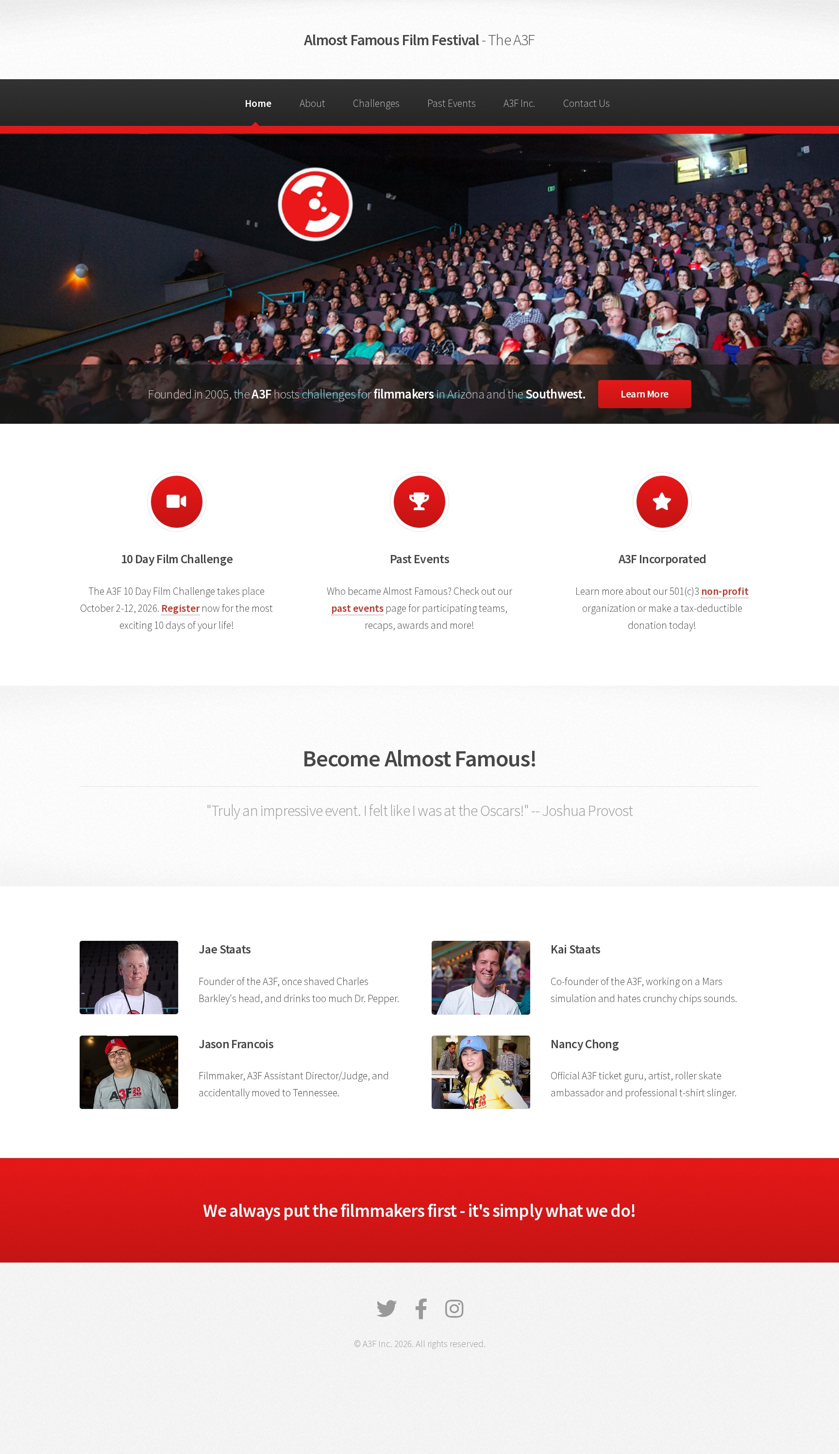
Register (180, 608)
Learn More (645, 393)
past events (357, 608)
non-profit (725, 591)
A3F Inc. (519, 103)
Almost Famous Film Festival (419, 40)
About (312, 103)
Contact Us (586, 103)
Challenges (376, 103)
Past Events (451, 103)
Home (258, 103)
